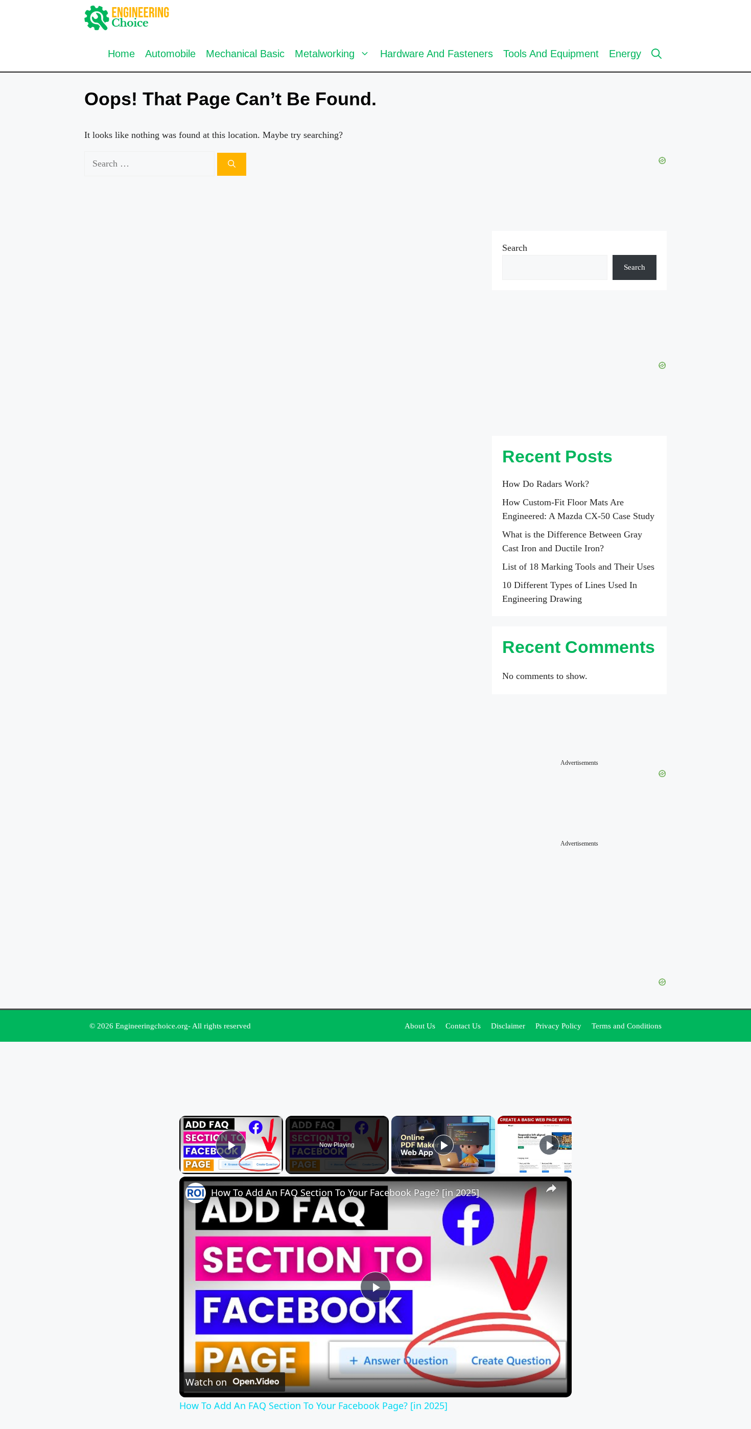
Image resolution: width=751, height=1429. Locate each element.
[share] (551, 1188)
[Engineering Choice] (127, 18)
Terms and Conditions (627, 1026)
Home (121, 53)
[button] (656, 54)
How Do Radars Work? (545, 484)
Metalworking (325, 53)
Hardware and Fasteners (436, 53)
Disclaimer (508, 1026)
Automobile (170, 53)
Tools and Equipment (551, 53)
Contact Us (463, 1026)
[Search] (231, 164)
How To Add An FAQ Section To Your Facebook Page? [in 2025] (345, 1192)
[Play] (443, 1145)
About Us (420, 1026)
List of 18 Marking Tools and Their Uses (578, 566)
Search (514, 248)
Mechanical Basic (245, 53)
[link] (195, 1193)
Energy (625, 53)
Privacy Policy (558, 1026)
